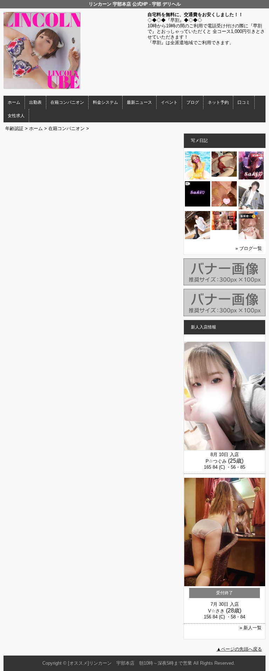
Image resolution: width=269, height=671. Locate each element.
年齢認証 (14, 128)
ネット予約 (218, 102)
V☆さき (216, 611)
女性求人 (16, 115)
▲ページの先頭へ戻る (239, 649)
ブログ (192, 102)
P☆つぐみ (216, 461)
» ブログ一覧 (248, 248)
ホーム (14, 102)
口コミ (243, 102)
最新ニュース (139, 102)
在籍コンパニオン (67, 102)
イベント (169, 102)
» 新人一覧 (251, 627)
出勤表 (35, 102)
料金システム (105, 102)
